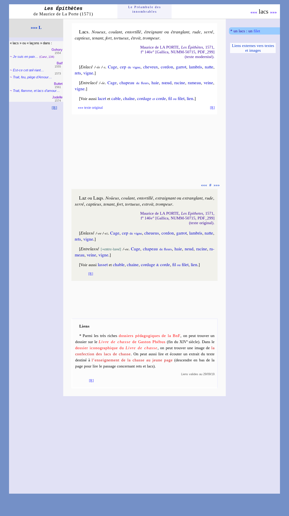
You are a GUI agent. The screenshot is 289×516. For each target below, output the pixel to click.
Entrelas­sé (89, 248)
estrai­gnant (165, 198)
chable (119, 264)
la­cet (102, 98)
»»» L (36, 27)
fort (108, 38)
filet (257, 31)
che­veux (150, 67)
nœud (167, 82)
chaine (133, 264)
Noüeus (112, 198)
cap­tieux (82, 38)
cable (116, 98)
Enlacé (86, 67)
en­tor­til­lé (133, 32)
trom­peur (151, 38)
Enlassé (87, 233)
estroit (147, 204)
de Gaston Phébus (132, 341)
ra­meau (194, 82)
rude (196, 32)
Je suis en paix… (25, 56)
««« (253, 11)
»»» (273, 11)
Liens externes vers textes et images (253, 48)
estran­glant (192, 198)
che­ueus (151, 233)
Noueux (98, 32)
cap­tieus (93, 204)
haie (155, 82)
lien (190, 98)
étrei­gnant (153, 32)
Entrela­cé (89, 82)
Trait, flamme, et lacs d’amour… (36, 91)
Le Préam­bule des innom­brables (144, 9)
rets (78, 73)
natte (209, 67)
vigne (88, 73)
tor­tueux (121, 38)
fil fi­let (176, 98)
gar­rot (181, 67)
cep (130, 67)
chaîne (129, 98)
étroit (135, 38)
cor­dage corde (151, 98)
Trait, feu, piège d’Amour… (32, 77)
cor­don (167, 67)
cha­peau (134, 82)
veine (208, 82)
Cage (112, 67)
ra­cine (179, 82)
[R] (54, 107)
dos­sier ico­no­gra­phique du (116, 348)
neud (189, 248)
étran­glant (180, 32)
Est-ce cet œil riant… (28, 70)
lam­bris (195, 67)
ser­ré (208, 32)
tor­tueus (132, 204)
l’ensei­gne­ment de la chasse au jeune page (132, 360)
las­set (103, 264)
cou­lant (115, 32)
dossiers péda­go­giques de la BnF (149, 335)
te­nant (97, 38)
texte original (90, 107)
